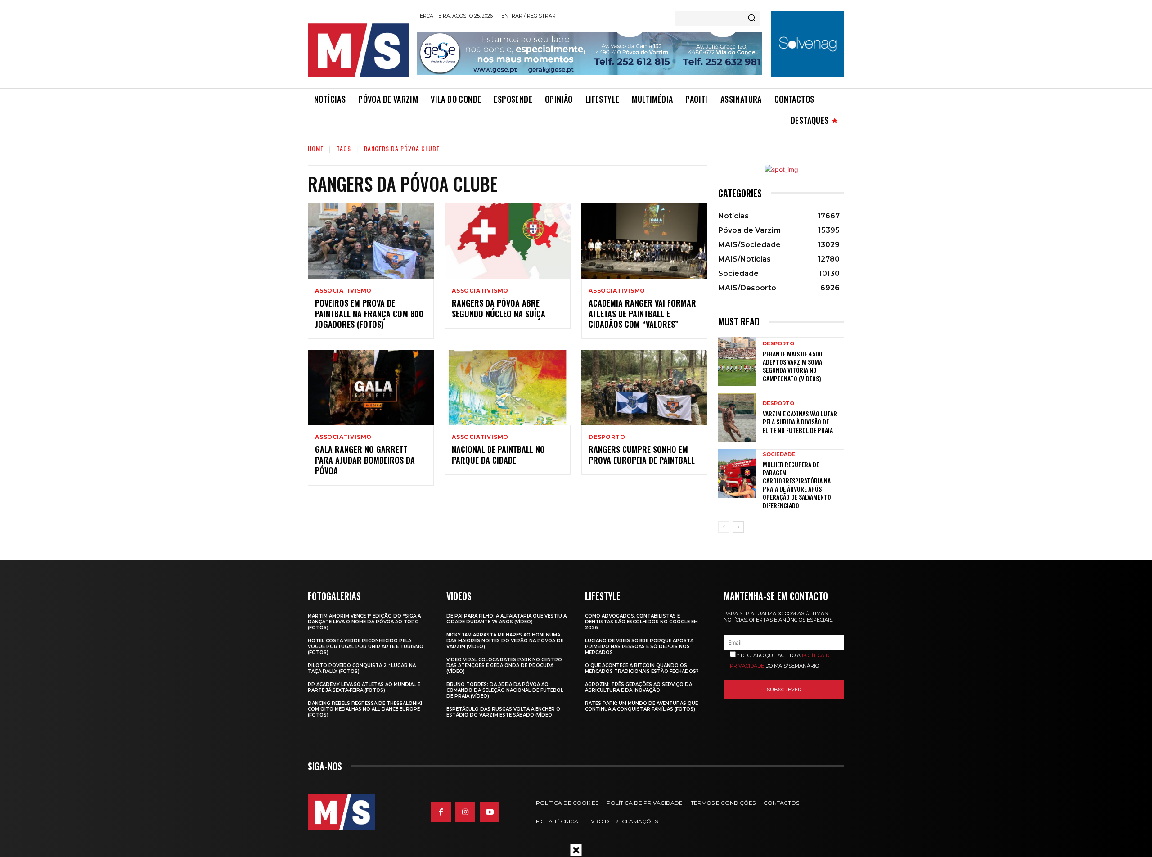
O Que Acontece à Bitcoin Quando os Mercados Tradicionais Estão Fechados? (642, 668)
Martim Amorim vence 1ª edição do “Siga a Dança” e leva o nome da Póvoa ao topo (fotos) (364, 622)
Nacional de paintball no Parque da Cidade (498, 454)
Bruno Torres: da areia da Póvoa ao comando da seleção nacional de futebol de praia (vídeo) (504, 690)
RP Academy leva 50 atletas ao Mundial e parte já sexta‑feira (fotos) (364, 687)
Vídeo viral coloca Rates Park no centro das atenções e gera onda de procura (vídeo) (504, 665)
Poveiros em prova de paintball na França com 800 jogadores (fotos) (369, 313)
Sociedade (779, 454)
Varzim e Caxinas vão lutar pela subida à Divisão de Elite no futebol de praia (800, 421)
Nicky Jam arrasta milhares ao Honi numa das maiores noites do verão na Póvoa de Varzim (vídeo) (504, 641)
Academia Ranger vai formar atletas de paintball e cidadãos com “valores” (642, 313)
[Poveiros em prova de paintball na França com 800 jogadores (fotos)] (371, 241)
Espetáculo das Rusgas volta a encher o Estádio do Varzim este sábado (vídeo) (503, 712)
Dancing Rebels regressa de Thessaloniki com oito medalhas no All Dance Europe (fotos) (365, 709)
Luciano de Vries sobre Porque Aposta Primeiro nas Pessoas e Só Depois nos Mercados (639, 646)
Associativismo (343, 290)
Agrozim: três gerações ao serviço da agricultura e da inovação (638, 687)
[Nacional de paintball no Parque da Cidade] (508, 387)
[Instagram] (465, 812)
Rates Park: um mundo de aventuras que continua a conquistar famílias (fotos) (641, 706)
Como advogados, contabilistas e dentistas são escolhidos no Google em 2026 (641, 622)
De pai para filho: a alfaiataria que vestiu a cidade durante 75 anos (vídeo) (506, 619)
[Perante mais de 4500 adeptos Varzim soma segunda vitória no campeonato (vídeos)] (737, 361)
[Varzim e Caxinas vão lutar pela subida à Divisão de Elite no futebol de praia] (737, 417)
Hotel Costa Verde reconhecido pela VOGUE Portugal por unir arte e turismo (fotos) (365, 646)
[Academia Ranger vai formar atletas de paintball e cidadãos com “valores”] (644, 241)
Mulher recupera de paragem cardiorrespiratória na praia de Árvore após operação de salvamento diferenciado (797, 485)
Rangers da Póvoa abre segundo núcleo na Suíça (498, 308)
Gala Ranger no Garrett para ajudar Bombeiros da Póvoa (365, 459)
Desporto (607, 437)
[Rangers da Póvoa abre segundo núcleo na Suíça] (508, 241)
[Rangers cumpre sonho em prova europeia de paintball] (644, 387)
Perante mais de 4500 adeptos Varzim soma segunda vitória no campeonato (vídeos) (793, 366)
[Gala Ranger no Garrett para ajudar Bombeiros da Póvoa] (371, 387)
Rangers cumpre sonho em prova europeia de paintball (642, 454)
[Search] (751, 18)
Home (316, 148)
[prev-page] (723, 527)
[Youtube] (490, 812)
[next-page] (738, 527)
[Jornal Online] (358, 50)
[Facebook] (441, 812)
